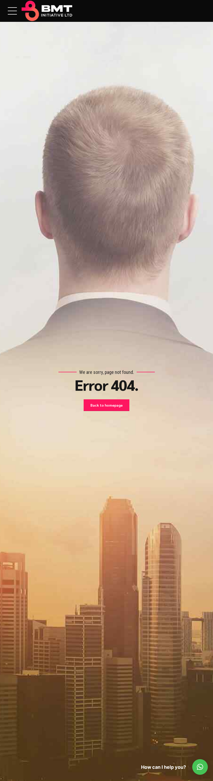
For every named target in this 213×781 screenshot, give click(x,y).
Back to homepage (106, 405)
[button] (200, 767)
